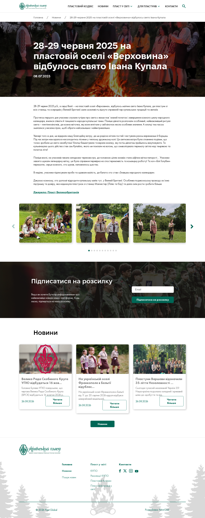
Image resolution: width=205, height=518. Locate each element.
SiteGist (163, 509)
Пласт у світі (121, 6)
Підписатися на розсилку (153, 299)
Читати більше (57, 401)
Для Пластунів (147, 6)
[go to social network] (120, 471)
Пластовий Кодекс (80, 6)
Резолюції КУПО (99, 475)
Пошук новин (69, 477)
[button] (191, 226)
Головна (38, 17)
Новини (103, 6)
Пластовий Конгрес (101, 480)
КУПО (94, 471)
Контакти (171, 6)
